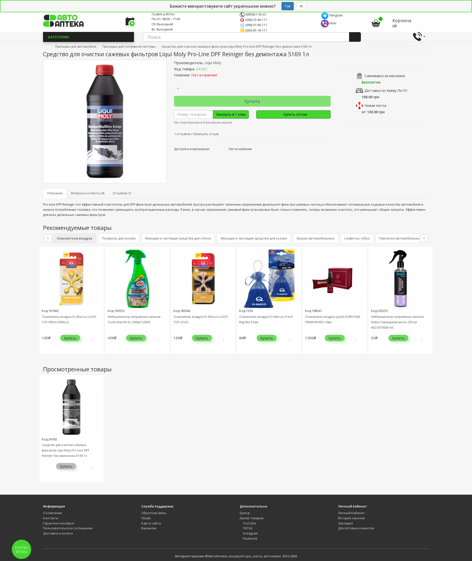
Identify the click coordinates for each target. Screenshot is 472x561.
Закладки (345, 523)
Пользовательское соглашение (68, 528)
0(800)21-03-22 (255, 14)
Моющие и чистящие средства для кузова (254, 238)
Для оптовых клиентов (356, 528)
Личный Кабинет (351, 513)
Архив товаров (252, 518)
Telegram (336, 15)
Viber (333, 23)
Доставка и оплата (58, 533)
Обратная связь (154, 513)
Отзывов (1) (122, 193)
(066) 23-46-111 (256, 19)
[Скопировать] (211, 69)
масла (257, 556)
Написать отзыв (206, 134)
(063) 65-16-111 (256, 30)
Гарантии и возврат (59, 523)
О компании (52, 513)
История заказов (351, 518)
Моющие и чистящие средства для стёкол (178, 238)
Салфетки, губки (356, 238)
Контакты (51, 518)
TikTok (247, 528)
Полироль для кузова (118, 238)
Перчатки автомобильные (400, 238)
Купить (252, 101)
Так (288, 6)
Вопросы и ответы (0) (87, 193)
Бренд (245, 513)
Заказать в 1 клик (231, 114)
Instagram (250, 533)
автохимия (272, 556)
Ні (301, 6)
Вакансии (148, 528)
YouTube (249, 523)
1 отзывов (182, 134)
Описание (55, 193)
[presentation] (44, 304)
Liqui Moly (213, 62)
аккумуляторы (240, 556)
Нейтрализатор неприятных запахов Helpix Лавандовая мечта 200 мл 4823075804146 (397, 322)
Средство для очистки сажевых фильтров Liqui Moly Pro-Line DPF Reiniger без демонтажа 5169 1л (65, 450)
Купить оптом (294, 114)
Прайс (146, 518)
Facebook (249, 538)
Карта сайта (151, 523)
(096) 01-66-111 (256, 25)
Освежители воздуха (74, 238)
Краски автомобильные (315, 238)
